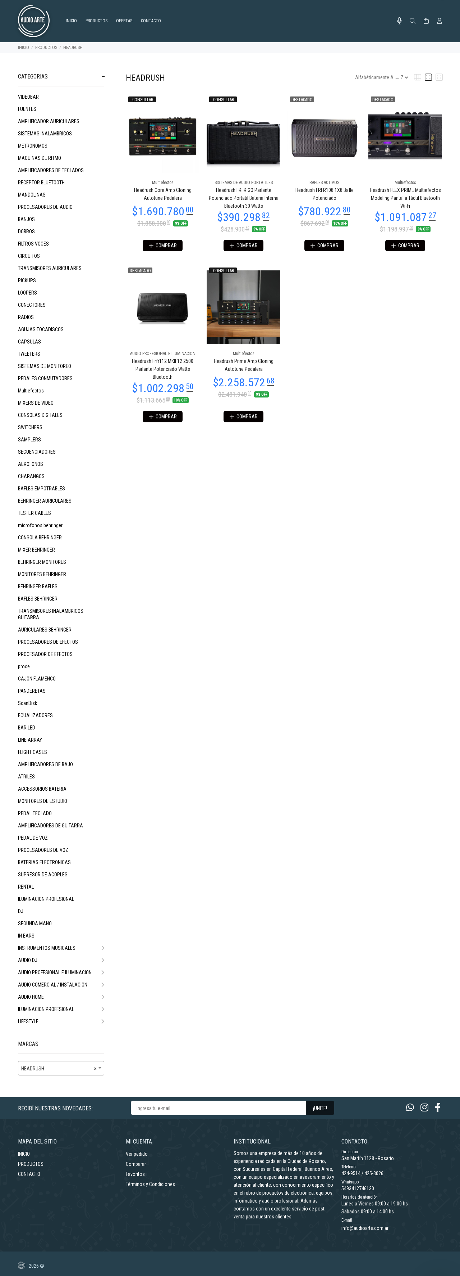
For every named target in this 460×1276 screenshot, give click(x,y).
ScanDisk (27, 703)
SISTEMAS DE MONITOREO (44, 366)
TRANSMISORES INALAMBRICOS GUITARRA (50, 614)
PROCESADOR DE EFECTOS (45, 654)
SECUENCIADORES (37, 452)
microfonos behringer (40, 525)
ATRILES (26, 776)
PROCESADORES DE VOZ (43, 850)
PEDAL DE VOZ (33, 838)
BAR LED (26, 728)
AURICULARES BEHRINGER (45, 630)
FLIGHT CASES (32, 752)
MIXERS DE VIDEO (36, 403)
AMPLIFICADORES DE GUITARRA (50, 825)
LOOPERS (27, 293)
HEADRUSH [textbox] (59, 1068)
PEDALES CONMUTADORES (45, 378)
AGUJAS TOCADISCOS (41, 329)
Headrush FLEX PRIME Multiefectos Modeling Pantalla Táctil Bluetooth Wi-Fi (405, 198)
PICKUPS (27, 280)
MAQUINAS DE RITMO (39, 158)
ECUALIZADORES (35, 715)
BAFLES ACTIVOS (324, 182)
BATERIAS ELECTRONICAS (44, 862)
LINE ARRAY (30, 740)
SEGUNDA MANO (35, 923)
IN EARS (26, 936)
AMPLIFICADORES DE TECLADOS (51, 170)
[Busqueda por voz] (399, 20)
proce (24, 666)
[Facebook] (437, 1107)
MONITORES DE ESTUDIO (42, 801)
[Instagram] (424, 1107)
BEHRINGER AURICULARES (45, 501)
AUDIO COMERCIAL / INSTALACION (52, 985)
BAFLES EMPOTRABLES (41, 488)
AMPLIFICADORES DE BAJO (45, 764)
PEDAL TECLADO (35, 813)
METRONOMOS (32, 146)
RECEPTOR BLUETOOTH (41, 182)
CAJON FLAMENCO (37, 679)
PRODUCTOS (46, 47)
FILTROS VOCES (33, 244)
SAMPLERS (29, 439)
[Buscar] (412, 21)
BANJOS (26, 219)
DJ (20, 911)
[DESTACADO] (324, 136)
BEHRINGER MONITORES (42, 562)
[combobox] (61, 1068)
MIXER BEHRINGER (36, 550)
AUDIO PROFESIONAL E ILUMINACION (55, 972)
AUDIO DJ (27, 960)
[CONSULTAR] (162, 136)
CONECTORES (32, 305)
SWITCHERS (30, 427)
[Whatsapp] (410, 1107)
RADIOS (26, 317)
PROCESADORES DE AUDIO (45, 207)
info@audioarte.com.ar (364, 1228)
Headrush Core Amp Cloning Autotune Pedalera (163, 194)
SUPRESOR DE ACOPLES (43, 874)
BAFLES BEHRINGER (38, 599)
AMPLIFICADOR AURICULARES (48, 121)
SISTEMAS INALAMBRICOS (45, 133)
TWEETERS (29, 354)
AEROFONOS (30, 464)
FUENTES (27, 109)
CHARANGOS (31, 476)
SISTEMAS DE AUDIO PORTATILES (244, 182)
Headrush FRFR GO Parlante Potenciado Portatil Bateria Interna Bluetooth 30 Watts (244, 198)
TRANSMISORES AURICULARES (50, 268)
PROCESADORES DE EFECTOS (48, 642)
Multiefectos (31, 391)
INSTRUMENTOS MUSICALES (46, 948)
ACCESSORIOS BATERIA (42, 789)
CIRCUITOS (29, 256)
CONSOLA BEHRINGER (40, 537)
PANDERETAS (32, 691)
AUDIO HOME (31, 997)
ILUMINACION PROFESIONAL (46, 899)
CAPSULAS (29, 342)
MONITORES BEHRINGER (42, 574)
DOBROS (26, 231)
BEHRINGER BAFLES (38, 586)
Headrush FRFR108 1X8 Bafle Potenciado (324, 194)
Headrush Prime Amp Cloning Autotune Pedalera (243, 365)
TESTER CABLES (34, 513)
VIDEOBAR (28, 97)
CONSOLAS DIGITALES (40, 415)
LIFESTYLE (28, 1021)
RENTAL (26, 887)
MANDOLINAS (32, 195)
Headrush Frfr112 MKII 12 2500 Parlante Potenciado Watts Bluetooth (162, 369)
